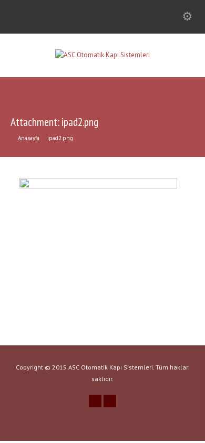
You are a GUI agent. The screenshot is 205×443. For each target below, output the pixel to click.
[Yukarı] (195, 433)
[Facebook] (110, 401)
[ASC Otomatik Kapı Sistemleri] (102, 54)
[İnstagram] (95, 401)
